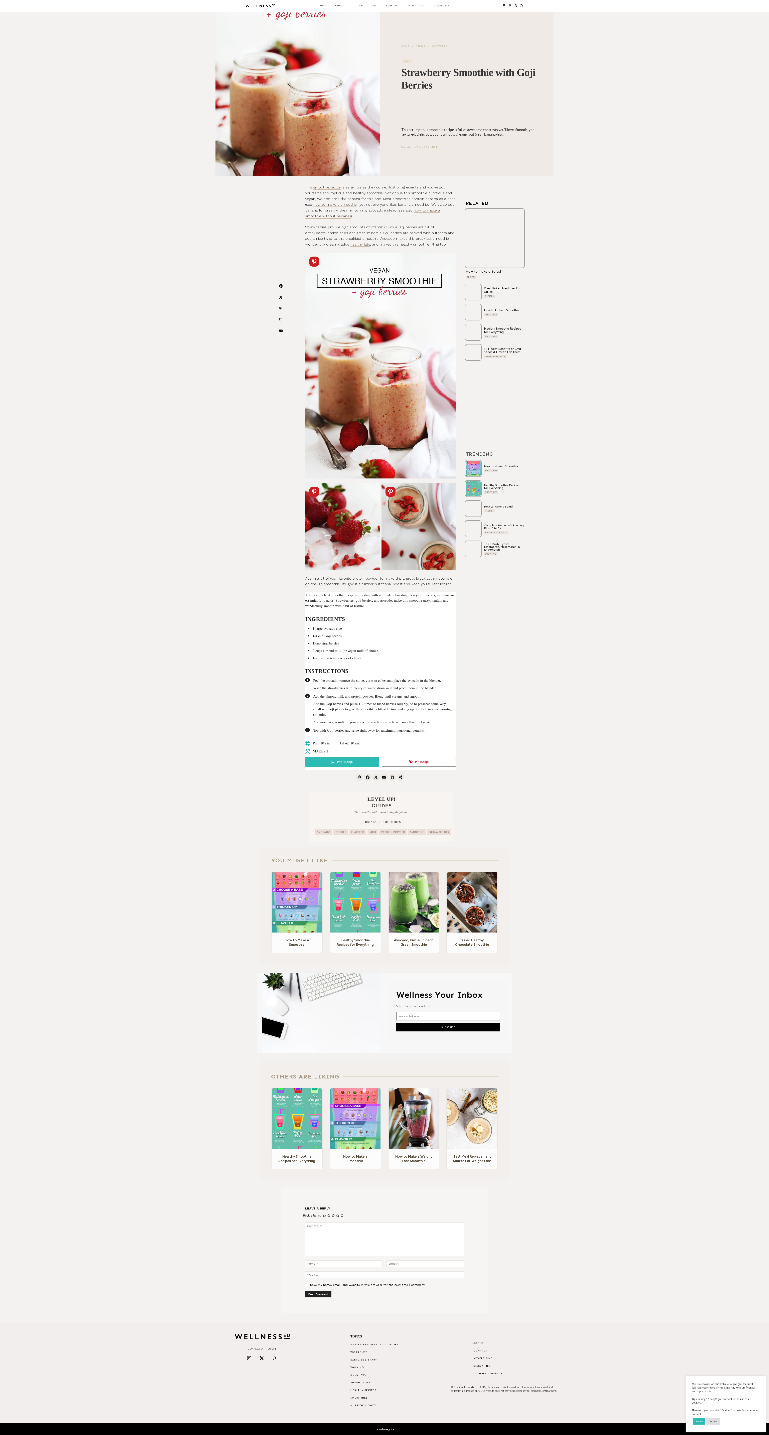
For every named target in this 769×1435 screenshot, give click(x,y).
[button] (521, 5)
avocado (323, 832)
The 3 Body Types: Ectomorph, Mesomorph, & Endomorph (502, 546)
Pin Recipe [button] (421, 761)
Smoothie (417, 832)
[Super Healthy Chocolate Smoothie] (472, 902)
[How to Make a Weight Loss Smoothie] (414, 1118)
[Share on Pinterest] (359, 777)
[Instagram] (504, 6)
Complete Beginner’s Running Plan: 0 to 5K (504, 527)
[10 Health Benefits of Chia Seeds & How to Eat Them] (473, 352)
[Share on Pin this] (281, 308)
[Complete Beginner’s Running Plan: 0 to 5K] (473, 528)
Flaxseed (357, 832)
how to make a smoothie (334, 204)
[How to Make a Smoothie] (473, 312)
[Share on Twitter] (281, 297)
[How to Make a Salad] (495, 238)
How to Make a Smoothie (501, 310)
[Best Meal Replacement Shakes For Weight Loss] (472, 1118)
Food (406, 60)
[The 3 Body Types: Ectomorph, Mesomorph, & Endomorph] (473, 548)
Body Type (490, 554)
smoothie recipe (327, 187)
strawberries (439, 832)
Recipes (471, 277)
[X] (516, 6)
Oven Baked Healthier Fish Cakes (502, 290)
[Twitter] (261, 1358)
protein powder (362, 696)
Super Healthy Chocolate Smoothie (472, 942)
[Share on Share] (400, 777)
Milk (372, 832)
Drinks (420, 46)
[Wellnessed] (260, 6)
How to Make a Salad (483, 271)
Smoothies (439, 46)
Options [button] (713, 1421)
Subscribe (448, 1027)
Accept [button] (699, 1421)
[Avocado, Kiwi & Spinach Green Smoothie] (414, 902)
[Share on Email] (281, 330)
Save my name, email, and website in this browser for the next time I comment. (368, 1284)
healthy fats (360, 244)
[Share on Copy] (392, 777)
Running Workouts (496, 532)
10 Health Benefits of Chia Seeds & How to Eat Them (502, 350)
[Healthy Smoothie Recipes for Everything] (473, 332)
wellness (383, 1429)
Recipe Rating (312, 1215)
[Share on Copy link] (281, 319)
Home (405, 46)
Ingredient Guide (495, 356)
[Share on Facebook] (281, 286)
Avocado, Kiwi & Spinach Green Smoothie (413, 942)
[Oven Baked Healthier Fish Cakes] (473, 292)
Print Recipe (344, 761)
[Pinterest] (510, 6)
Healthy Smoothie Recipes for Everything (502, 330)
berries (340, 832)
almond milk (335, 696)
